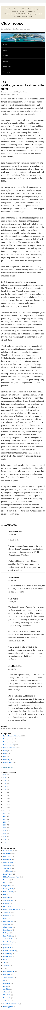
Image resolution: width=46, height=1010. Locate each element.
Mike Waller (7, 995)
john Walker (7, 948)
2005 (4, 834)
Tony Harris (7, 868)
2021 (4, 787)
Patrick (5, 918)
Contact (5, 55)
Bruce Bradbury (8, 942)
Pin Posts (6, 72)
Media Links (7, 66)
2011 (4, 816)
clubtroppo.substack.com (23, 16)
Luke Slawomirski (8, 971)
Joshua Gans (7, 1001)
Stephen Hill (7, 912)
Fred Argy (6, 880)
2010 (4, 819)
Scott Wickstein (8, 900)
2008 (4, 825)
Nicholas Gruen (8, 850)
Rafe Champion (8, 921)
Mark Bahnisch (8, 862)
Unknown (6, 903)
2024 (4, 778)
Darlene (5, 986)
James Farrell (7, 865)
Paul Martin (6, 983)
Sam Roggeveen (8, 1007)
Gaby (5, 959)
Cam (4, 895)
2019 (4, 792)
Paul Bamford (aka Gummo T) (12, 909)
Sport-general (13, 94)
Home (5, 44)
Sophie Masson (8, 892)
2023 (4, 781)
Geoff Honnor (7, 871)
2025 (4, 775)
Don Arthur (6, 856)
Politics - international (9, 748)
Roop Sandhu (7, 930)
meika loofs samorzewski (11, 1004)
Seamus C (6, 965)
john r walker (7, 915)
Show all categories (7, 767)
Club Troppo (12, 23)
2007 (4, 828)
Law (4, 753)
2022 (4, 783)
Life (4, 756)
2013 (4, 810)
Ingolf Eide (6, 897)
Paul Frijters (7, 859)
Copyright (6, 61)
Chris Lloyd (7, 906)
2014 (4, 807)
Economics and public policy (12, 736)
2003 (4, 840)
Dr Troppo (6, 933)
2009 (4, 822)
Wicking (5, 883)
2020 (4, 789)
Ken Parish (24, 92)
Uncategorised (7, 742)
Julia (4, 962)
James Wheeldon (8, 977)
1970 (4, 842)
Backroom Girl (7, 945)
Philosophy (6, 759)
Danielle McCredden (9, 951)
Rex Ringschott (8, 889)
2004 (4, 837)
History (5, 751)
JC (4, 968)
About (5, 50)
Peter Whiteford (8, 936)
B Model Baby (7, 954)
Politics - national (8, 745)
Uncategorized (7, 739)
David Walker (7, 874)
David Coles (7, 998)
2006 (4, 831)
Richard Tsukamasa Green (11, 877)
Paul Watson (7, 974)
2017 (4, 798)
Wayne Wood (7, 886)
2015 (4, 804)
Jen (4, 980)
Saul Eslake (6, 924)
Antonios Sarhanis (9, 939)
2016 (4, 801)
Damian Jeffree (7, 956)
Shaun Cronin (7, 927)
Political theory (7, 762)
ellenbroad (6, 992)
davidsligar (6, 989)
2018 (4, 795)
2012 (4, 813)
